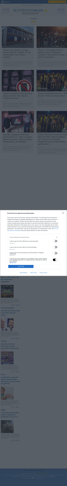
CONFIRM (21, 266)
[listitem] (33, 237)
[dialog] (33, 243)
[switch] (55, 241)
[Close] (63, 213)
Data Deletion (23, 272)
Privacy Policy (43, 272)
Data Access (33, 272)
